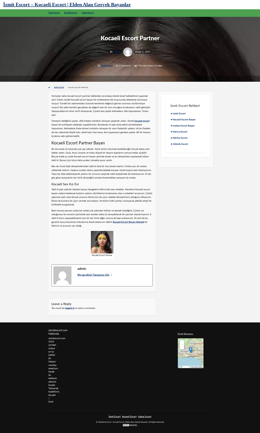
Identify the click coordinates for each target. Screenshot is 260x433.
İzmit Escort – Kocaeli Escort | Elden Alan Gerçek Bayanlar (67, 4)
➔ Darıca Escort (178, 132)
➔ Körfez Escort (178, 138)
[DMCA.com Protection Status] (130, 425)
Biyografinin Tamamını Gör (93, 275)
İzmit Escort (54, 13)
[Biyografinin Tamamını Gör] (111, 275)
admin (117, 51)
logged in (70, 308)
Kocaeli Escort (70, 13)
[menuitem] (54, 13)
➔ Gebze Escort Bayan (182, 126)
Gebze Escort (88, 13)
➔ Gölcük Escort (179, 144)
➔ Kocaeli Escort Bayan (182, 119)
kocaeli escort (142, 121)
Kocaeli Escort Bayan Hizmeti (128, 222)
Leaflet (185, 367)
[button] (191, 350)
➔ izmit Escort (178, 113)
